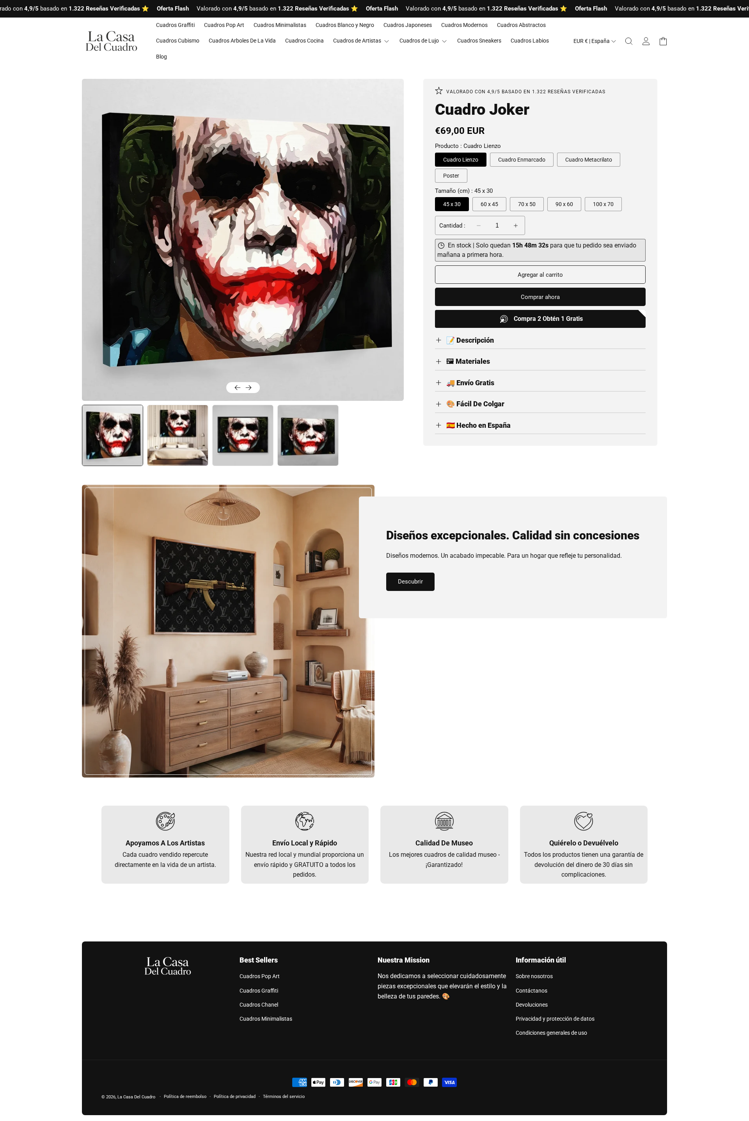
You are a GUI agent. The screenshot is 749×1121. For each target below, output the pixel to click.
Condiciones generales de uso (551, 1033)
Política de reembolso (185, 1096)
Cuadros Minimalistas (266, 1019)
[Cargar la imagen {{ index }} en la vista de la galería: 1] (112, 435)
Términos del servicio (284, 1096)
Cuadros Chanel (259, 1005)
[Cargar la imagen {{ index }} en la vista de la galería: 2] (177, 435)
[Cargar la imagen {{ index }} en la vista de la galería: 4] (308, 435)
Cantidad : (452, 225)
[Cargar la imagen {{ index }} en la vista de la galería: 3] (243, 435)
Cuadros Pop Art (260, 976)
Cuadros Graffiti (259, 991)
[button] (628, 41)
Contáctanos (531, 991)
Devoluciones (532, 1005)
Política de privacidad (235, 1096)
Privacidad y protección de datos (555, 1019)
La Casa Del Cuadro (136, 1097)
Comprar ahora (540, 297)
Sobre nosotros (534, 976)
